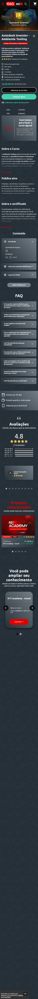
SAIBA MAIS (18, 621)
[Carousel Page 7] (25, 488)
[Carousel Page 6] (22, 488)
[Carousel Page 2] (9, 488)
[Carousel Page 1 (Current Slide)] (6, 488)
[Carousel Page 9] (31, 488)
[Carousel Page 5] (19, 488)
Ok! (25, 994)
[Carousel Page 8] (28, 488)
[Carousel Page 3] (12, 488)
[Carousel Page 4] (15, 488)
